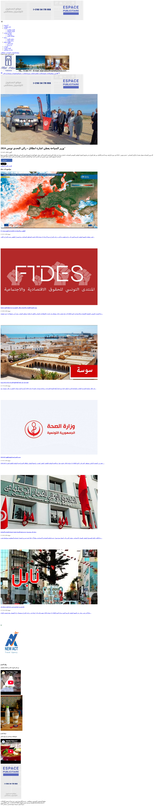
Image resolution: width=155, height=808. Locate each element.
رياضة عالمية (10, 39)
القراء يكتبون (7, 48)
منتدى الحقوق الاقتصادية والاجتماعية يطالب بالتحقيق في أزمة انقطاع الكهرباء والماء (19, 307)
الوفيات (6, 46)
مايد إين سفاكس (8, 49)
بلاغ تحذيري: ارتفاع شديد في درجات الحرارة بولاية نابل (12, 607)
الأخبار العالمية (11, 30)
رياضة (5, 37)
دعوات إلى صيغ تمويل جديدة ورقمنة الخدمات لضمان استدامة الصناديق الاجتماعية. (18, 532)
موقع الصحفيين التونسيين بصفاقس (10, 52)
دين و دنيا (9, 45)
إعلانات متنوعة (30, 73)
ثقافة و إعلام (7, 42)
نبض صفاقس (7, 26)
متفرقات (9, 34)
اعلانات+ (24, 73)
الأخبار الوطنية (11, 31)
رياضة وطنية (10, 40)
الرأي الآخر (10, 43)
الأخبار (5, 28)
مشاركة (5, 160)
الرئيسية (6, 25)
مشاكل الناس (10, 36)
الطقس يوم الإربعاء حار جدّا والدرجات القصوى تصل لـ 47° (13, 231)
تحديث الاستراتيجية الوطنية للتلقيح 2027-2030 (11, 457)
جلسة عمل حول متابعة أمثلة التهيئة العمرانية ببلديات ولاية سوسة (15, 382)
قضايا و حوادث (8, 33)
